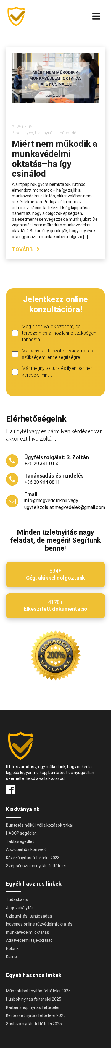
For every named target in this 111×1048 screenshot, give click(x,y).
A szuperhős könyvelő (26, 849)
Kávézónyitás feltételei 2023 (32, 857)
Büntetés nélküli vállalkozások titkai (39, 825)
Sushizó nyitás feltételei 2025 (34, 1023)
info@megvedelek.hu (45, 500)
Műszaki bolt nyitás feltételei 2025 (38, 991)
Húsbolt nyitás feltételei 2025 (33, 999)
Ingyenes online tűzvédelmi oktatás (39, 924)
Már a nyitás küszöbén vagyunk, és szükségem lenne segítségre (57, 354)
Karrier (12, 956)
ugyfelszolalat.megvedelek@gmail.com (64, 507)
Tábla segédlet (20, 841)
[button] (26, 249)
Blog (16, 132)
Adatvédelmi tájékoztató (29, 940)
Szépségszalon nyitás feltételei (36, 865)
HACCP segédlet (21, 833)
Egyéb (27, 132)
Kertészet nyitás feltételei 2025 (36, 1015)
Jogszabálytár (19, 907)
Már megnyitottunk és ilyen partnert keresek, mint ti (58, 371)
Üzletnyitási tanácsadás (57, 132)
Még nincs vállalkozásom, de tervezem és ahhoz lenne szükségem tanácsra (60, 333)
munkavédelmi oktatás (27, 932)
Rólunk (12, 948)
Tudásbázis (17, 899)
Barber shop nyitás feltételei (32, 1007)
